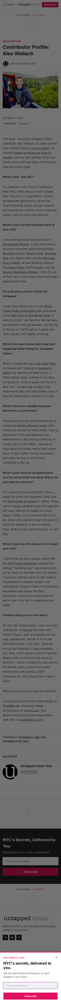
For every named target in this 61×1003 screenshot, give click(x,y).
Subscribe (30, 996)
